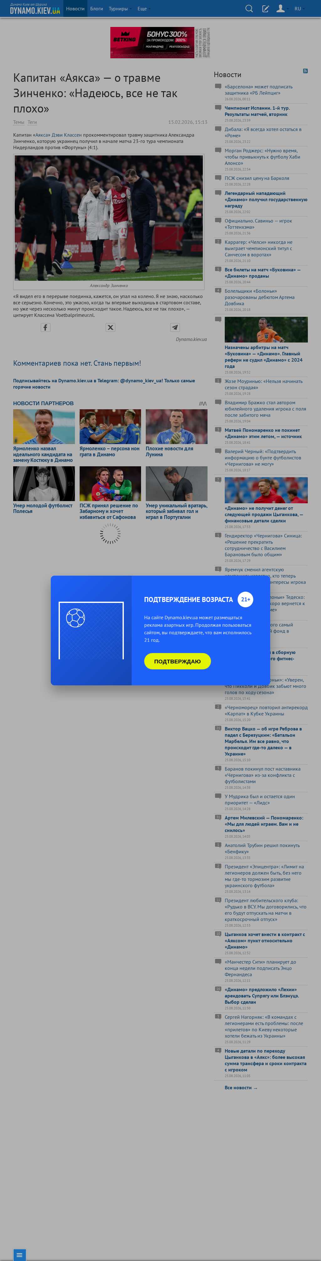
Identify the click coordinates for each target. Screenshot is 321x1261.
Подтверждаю (177, 661)
